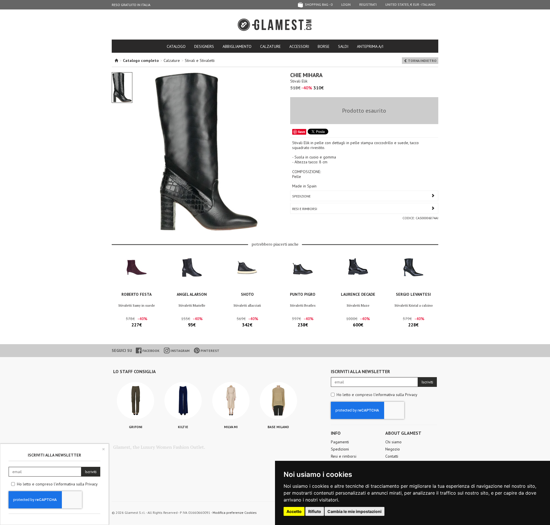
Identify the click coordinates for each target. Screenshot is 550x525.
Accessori (299, 46)
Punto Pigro (302, 294)
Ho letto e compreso (377, 394)
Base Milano (278, 427)
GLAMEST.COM (275, 25)
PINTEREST (209, 350)
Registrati (368, 4)
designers (204, 46)
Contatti (391, 456)
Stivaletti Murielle (191, 305)
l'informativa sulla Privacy (395, 394)
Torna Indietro (422, 60)
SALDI (343, 46)
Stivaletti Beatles (303, 305)
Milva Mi (231, 427)
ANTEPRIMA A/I (370, 46)
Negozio (392, 449)
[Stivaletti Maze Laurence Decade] (358, 273)
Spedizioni (340, 449)
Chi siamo (393, 441)
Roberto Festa (136, 294)
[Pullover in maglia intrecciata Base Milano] (278, 400)
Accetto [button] (294, 511)
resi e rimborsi (304, 209)
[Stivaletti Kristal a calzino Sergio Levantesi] (413, 273)
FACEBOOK (151, 350)
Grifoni (135, 427)
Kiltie (183, 427)
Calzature (270, 46)
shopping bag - (318, 4)
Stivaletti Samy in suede (136, 305)
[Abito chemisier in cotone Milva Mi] (231, 400)
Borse (323, 46)
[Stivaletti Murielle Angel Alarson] (192, 273)
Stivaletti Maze (358, 305)
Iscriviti (427, 382)
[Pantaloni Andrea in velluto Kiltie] (183, 400)
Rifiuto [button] (314, 511)
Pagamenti (340, 441)
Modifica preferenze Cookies (235, 512)
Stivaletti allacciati (247, 305)
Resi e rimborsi (343, 456)
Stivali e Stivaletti (200, 60)
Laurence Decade (358, 294)
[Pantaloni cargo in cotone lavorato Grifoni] (135, 400)
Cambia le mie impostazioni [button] (354, 511)
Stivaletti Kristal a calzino (413, 305)
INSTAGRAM (180, 350)
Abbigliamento (237, 46)
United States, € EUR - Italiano (410, 4)
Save (301, 132)
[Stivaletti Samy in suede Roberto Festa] (136, 273)
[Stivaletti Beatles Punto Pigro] (302, 273)
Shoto (247, 294)
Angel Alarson (192, 294)
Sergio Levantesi (413, 294)
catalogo (176, 46)
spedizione (301, 196)
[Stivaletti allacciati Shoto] (247, 273)
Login (346, 4)
